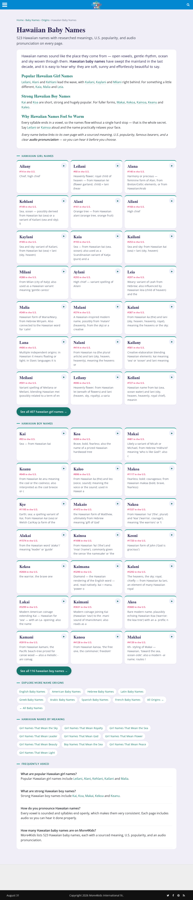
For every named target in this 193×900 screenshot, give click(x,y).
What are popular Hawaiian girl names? (49, 774)
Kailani (89, 82)
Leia (60, 87)
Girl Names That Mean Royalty (83, 728)
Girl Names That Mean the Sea (129, 728)
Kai (23, 102)
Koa (35, 102)
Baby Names (32, 20)
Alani (35, 82)
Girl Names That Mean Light (37, 752)
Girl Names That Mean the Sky (38, 728)
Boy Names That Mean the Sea (83, 744)
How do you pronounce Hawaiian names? (50, 808)
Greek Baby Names (31, 699)
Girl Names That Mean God (81, 736)
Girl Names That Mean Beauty (38, 744)
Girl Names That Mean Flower (124, 736)
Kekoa (130, 102)
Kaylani (101, 82)
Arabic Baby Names (62, 699)
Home (20, 20)
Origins (45, 20)
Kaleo (25, 107)
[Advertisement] (96, 876)
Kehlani (51, 82)
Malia (47, 87)
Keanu (152, 102)
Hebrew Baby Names (100, 691)
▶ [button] (64, 165)
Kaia (38, 87)
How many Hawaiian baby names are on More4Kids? (58, 830)
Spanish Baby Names (95, 699)
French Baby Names (127, 699)
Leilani (26, 82)
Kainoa (141, 102)
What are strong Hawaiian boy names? (48, 791)
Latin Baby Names (132, 691)
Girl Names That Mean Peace (128, 744)
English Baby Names (32, 691)
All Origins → (155, 699)
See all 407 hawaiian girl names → (43, 412)
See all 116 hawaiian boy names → (44, 671)
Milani (117, 82)
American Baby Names (66, 691)
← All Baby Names (31, 708)
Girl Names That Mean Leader (38, 736)
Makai (121, 102)
